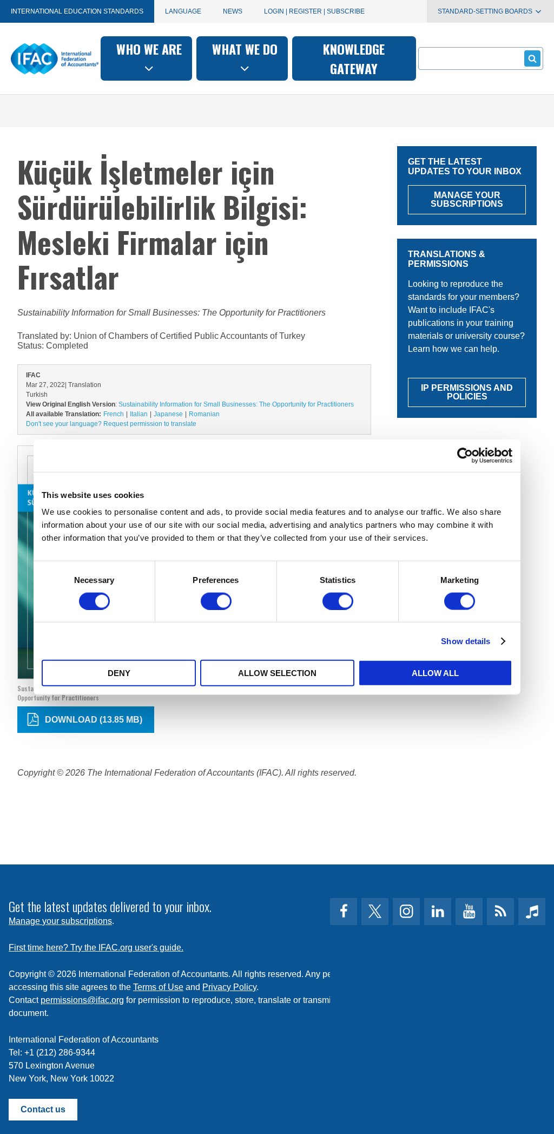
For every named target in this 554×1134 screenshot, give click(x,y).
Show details (465, 640)
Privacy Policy (229, 987)
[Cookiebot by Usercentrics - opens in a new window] (465, 455)
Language (183, 11)
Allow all (435, 673)
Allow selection (277, 673)
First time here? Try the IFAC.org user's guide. (96, 947)
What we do (245, 48)
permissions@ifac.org (82, 1000)
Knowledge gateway (354, 58)
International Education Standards (77, 11)
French (113, 414)
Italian (139, 414)
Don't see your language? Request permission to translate (111, 424)
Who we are (149, 48)
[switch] (216, 600)
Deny (119, 673)
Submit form (532, 58)
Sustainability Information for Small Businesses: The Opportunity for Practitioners (236, 404)
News (232, 11)
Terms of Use (158, 987)
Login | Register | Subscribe (314, 11)
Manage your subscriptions (60, 921)
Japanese (168, 414)
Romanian (204, 414)
